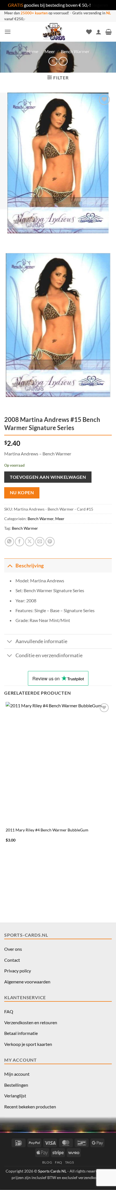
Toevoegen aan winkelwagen (48, 477)
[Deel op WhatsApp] (9, 541)
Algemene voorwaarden (27, 981)
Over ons (13, 949)
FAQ (8, 1011)
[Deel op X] (29, 541)
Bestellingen (16, 1085)
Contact (12, 960)
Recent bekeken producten (30, 1106)
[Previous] (9, 238)
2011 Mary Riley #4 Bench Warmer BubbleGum (47, 830)
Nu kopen (22, 492)
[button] (7, 32)
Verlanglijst (15, 1095)
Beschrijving (29, 566)
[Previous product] (63, 61)
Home (32, 51)
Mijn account (17, 1074)
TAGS (69, 1162)
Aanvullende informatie (41, 641)
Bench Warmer (75, 51)
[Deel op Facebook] (19, 541)
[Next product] (52, 61)
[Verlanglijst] (89, 32)
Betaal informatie (21, 1033)
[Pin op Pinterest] (50, 541)
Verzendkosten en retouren (30, 1022)
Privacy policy (17, 970)
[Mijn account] (98, 32)
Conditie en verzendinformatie (48, 655)
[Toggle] (9, 566)
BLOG (47, 1162)
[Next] (25, 238)
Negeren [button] (100, 5)
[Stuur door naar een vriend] (39, 541)
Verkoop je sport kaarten (28, 1044)
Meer (49, 51)
